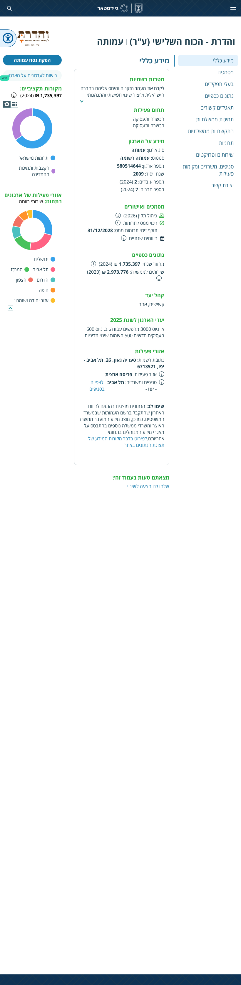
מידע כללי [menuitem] (223, 60)
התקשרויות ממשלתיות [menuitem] (211, 131)
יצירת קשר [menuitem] (223, 185)
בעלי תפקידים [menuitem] (219, 83)
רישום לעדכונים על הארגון (32, 75)
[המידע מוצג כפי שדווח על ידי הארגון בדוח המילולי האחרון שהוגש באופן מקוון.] (93, 263)
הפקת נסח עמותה (32, 60)
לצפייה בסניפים (97, 385)
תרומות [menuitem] (226, 142)
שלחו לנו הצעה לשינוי (148, 486)
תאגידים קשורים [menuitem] (217, 107)
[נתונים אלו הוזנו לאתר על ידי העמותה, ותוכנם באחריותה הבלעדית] (161, 374)
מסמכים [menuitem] (225, 72)
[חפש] (8, 8)
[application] (10, 104)
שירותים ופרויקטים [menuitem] (215, 154)
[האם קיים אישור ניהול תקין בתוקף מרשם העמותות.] (118, 215)
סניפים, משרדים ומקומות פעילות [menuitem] (208, 170)
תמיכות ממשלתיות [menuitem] (215, 119)
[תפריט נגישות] (8, 38)
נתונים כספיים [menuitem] (219, 95)
